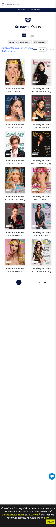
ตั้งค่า (46, 517)
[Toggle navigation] (52, 4)
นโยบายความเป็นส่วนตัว (13, 514)
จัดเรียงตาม (39, 42)
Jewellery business (18, 42)
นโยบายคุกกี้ (34, 514)
